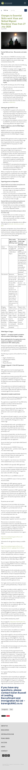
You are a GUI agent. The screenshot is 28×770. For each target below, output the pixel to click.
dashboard (11, 764)
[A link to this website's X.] (8, 755)
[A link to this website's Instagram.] (6, 755)
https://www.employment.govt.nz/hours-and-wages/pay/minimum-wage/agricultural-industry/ (12, 547)
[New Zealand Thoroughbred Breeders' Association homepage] (12, 3)
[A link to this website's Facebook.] (3, 755)
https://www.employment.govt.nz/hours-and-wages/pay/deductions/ (12, 537)
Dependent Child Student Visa (17, 622)
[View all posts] (1, 11)
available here (12, 102)
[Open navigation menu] (25, 3)
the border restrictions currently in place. (12, 224)
